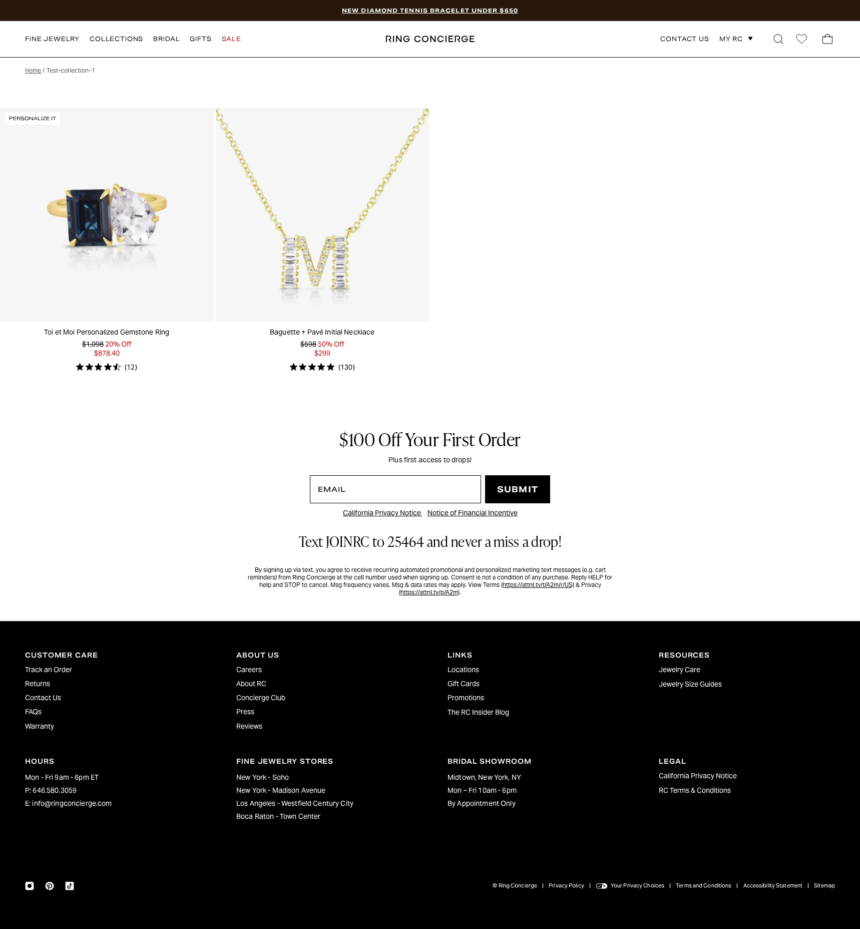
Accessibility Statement (773, 885)
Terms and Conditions (703, 885)
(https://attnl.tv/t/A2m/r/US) (537, 584)
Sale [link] (231, 39)
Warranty (39, 726)
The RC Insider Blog (478, 712)
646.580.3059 (55, 790)
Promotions (466, 697)
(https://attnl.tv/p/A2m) (429, 592)
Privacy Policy (566, 885)
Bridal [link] (166, 39)
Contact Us (43, 697)
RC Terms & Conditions (695, 790)
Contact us (684, 39)
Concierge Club (260, 697)
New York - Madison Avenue (281, 790)
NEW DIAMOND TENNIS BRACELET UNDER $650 (430, 10)
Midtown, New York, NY (484, 777)
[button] (778, 39)
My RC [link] (731, 39)
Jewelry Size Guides (690, 684)
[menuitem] (113, 670)
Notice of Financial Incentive (472, 512)
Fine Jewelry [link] (52, 39)
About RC (251, 683)
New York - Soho (262, 777)
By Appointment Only (482, 803)
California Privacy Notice (382, 512)
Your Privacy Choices (637, 885)
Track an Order (48, 669)
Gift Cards (464, 683)
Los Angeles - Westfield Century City (294, 803)
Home (33, 70)
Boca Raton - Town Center (278, 816)
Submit (517, 489)
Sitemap (824, 885)
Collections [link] (116, 39)
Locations (463, 669)
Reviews (249, 726)
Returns (37, 683)
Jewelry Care (679, 669)
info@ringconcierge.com (72, 803)
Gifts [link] (200, 39)
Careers (249, 669)
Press (245, 711)
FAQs (33, 711)
